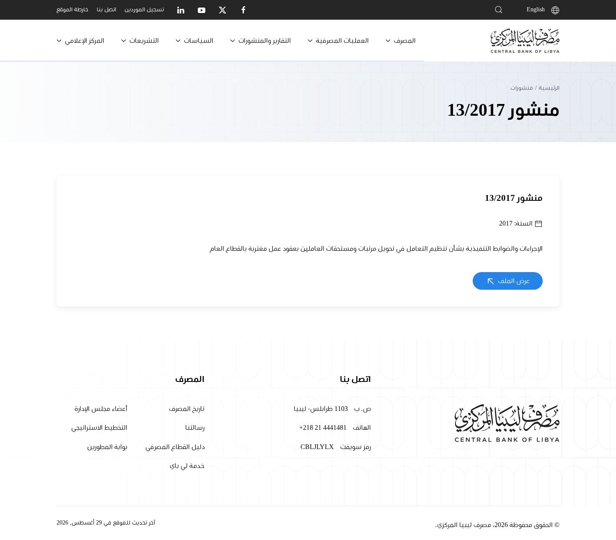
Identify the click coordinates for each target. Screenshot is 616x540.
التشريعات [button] (144, 40)
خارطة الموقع (72, 10)
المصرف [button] (405, 40)
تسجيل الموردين (144, 10)
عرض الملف (513, 281)
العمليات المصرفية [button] (342, 40)
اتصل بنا (106, 10)
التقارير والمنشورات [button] (264, 40)
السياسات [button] (198, 40)
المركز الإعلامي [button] (84, 40)
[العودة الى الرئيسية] (525, 41)
